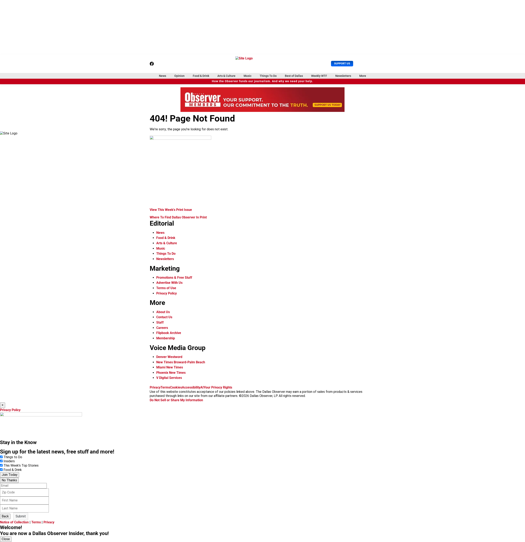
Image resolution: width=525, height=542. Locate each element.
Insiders (9, 461)
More (362, 75)
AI (202, 387)
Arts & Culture (226, 75)
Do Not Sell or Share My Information (176, 400)
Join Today (9, 475)
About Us (163, 312)
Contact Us (164, 317)
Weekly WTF (319, 75)
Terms (165, 387)
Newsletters (343, 75)
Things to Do (12, 457)
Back (5, 516)
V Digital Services (169, 378)
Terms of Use (166, 288)
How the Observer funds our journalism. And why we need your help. (262, 81)
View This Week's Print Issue (171, 210)
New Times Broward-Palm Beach (180, 362)
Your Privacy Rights (218, 387)
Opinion (179, 75)
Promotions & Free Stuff (174, 278)
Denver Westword (169, 357)
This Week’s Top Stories (21, 465)
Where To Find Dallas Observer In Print (178, 217)
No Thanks (9, 480)
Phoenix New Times (171, 373)
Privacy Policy (166, 293)
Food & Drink (201, 75)
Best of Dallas (294, 75)
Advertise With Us (169, 283)
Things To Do (268, 75)
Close (6, 539)
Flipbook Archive (168, 333)
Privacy (155, 387)
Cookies (176, 387)
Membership (165, 338)
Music (247, 75)
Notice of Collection (14, 522)
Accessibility (191, 387)
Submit (21, 516)
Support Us (342, 63)
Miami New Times (169, 367)
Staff (160, 322)
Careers (162, 328)
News (162, 75)
